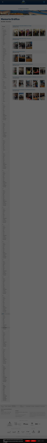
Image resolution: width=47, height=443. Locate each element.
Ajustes (39, 440)
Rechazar (33, 440)
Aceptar (27, 440)
